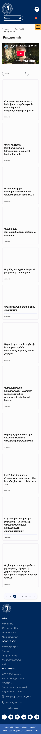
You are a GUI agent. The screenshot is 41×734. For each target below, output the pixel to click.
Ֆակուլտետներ (10, 656)
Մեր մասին (19, 29)
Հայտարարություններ (13, 692)
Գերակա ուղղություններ (14, 678)
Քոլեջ (5, 664)
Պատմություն (9, 633)
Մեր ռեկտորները (10, 628)
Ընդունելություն (10, 647)
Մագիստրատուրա (11, 660)
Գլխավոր (6, 29)
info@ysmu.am (12, 708)
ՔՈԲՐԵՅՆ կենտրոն (11, 674)
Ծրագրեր (7, 683)
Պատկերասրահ (10, 637)
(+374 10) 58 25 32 (14, 702)
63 (30, 596)
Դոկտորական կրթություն (14, 687)
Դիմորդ (6, 651)
